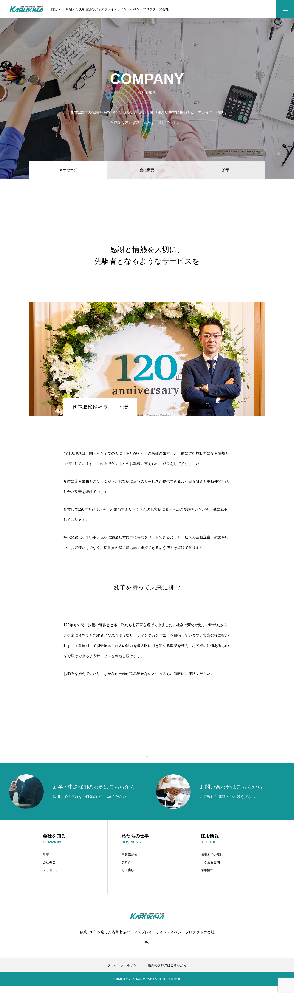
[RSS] (147, 942)
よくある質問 (210, 862)
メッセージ (51, 870)
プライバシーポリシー (123, 965)
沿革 (225, 170)
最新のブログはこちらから (167, 965)
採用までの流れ (212, 854)
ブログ (126, 862)
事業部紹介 (130, 854)
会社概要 (147, 170)
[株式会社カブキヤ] (26, 9)
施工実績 (128, 870)
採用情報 (207, 870)
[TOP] (147, 756)
